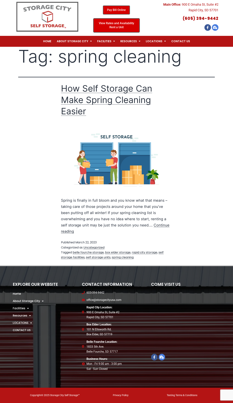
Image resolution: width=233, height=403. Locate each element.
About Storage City (72, 41)
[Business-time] (215, 27)
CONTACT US (180, 41)
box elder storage (118, 252)
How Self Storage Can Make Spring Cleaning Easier (106, 99)
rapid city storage (144, 252)
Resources (128, 41)
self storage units (98, 257)
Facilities (104, 41)
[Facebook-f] (207, 27)
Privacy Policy (121, 395)
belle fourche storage (88, 252)
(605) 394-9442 (200, 18)
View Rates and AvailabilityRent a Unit (116, 25)
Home (47, 41)
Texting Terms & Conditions (182, 395)
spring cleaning (123, 257)
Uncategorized (93, 247)
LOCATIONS (154, 41)
